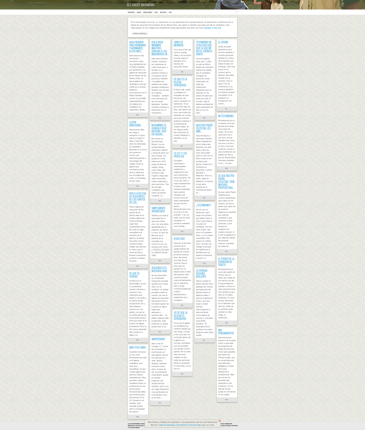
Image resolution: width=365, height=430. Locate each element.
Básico (139, 12)
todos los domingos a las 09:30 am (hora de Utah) (180, 424)
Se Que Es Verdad (134, 274)
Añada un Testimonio (139, 33)
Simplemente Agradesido (159, 209)
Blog (156, 12)
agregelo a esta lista (212, 27)
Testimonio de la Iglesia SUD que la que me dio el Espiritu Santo (204, 48)
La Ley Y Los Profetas (180, 154)
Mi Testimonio (226, 116)
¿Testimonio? (203, 205)
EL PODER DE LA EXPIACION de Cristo (226, 261)
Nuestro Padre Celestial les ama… (204, 128)
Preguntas (131, 12)
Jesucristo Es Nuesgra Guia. (159, 269)
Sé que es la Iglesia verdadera (180, 82)
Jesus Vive (179, 238)
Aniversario (158, 339)
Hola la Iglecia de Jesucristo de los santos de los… (137, 197)
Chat (170, 12)
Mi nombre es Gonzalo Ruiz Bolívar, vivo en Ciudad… (159, 129)
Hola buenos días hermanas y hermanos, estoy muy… (137, 46)
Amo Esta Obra (137, 347)
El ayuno (223, 42)
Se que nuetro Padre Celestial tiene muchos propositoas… (226, 181)
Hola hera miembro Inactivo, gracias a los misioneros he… (160, 48)
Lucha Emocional (135, 123)
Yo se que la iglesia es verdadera (180, 315)
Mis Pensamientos (226, 331)
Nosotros (163, 12)
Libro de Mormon (178, 43)
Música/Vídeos (147, 12)
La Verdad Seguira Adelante (201, 273)
